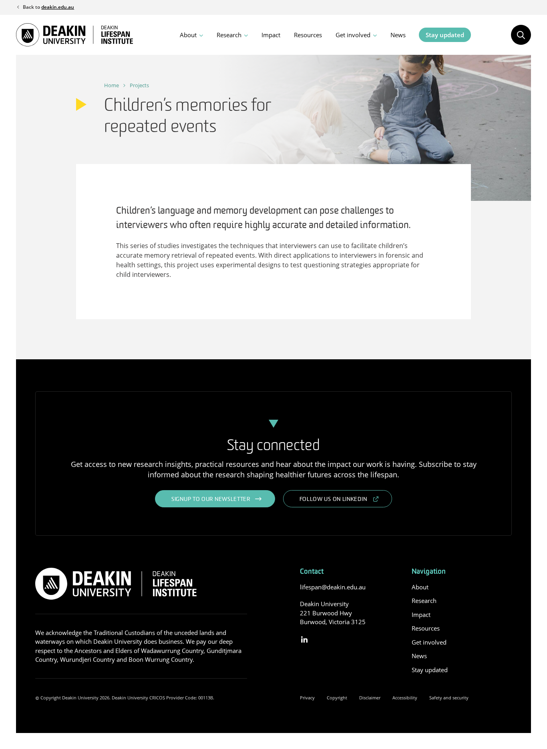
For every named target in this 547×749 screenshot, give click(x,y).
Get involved (353, 35)
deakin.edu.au (57, 7)
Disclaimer (369, 698)
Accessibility (404, 698)
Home (111, 85)
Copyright (337, 698)
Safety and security (449, 698)
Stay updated (445, 35)
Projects (139, 85)
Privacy (307, 698)
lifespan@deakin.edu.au (333, 587)
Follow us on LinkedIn (333, 500)
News (398, 35)
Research (229, 35)
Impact (270, 35)
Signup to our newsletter (210, 500)
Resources (308, 35)
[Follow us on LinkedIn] (304, 640)
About (188, 35)
